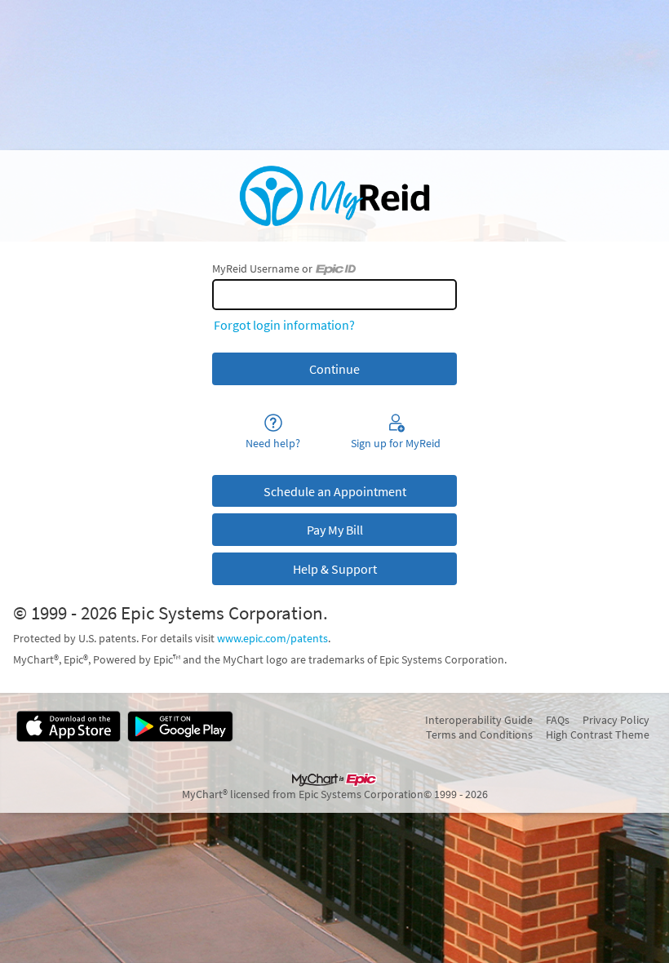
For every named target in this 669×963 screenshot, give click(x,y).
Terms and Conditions (479, 734)
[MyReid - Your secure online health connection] (334, 196)
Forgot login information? (284, 325)
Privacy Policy (616, 719)
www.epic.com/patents (272, 638)
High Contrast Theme (597, 734)
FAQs (557, 719)
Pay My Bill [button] (335, 529)
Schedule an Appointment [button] (335, 491)
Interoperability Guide (479, 719)
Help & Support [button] (335, 569)
